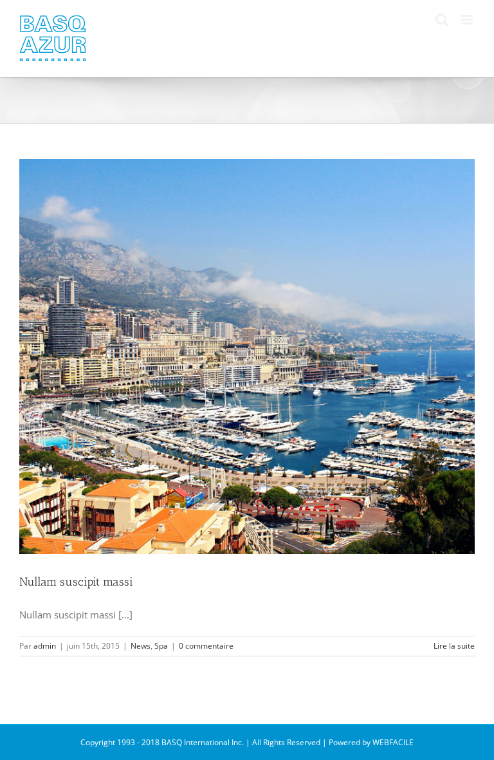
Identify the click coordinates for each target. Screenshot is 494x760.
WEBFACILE (393, 742)
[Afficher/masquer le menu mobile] (468, 19)
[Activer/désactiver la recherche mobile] (441, 19)
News (141, 645)
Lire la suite (454, 645)
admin (44, 645)
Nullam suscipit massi (76, 582)
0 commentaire (206, 645)
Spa (161, 645)
